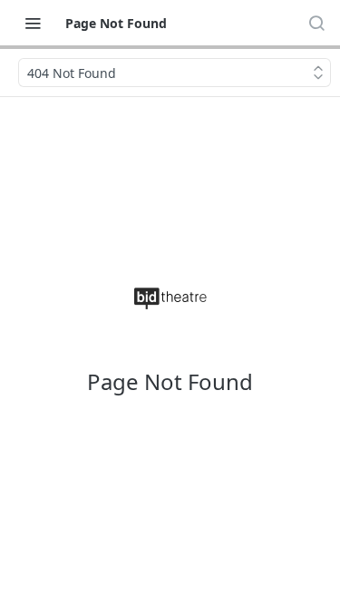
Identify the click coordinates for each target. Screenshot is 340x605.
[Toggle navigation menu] (32, 22)
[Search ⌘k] (316, 22)
